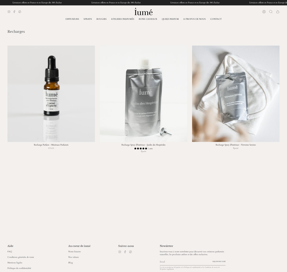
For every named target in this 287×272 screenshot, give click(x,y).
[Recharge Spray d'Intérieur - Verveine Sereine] (236, 94)
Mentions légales (14, 262)
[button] (194, 19)
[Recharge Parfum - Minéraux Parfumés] (51, 94)
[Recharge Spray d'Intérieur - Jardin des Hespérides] (143, 94)
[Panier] (277, 11)
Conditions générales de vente (20, 257)
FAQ (9, 251)
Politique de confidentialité (19, 268)
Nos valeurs (73, 257)
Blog (70, 262)
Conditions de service (211, 267)
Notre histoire (74, 251)
